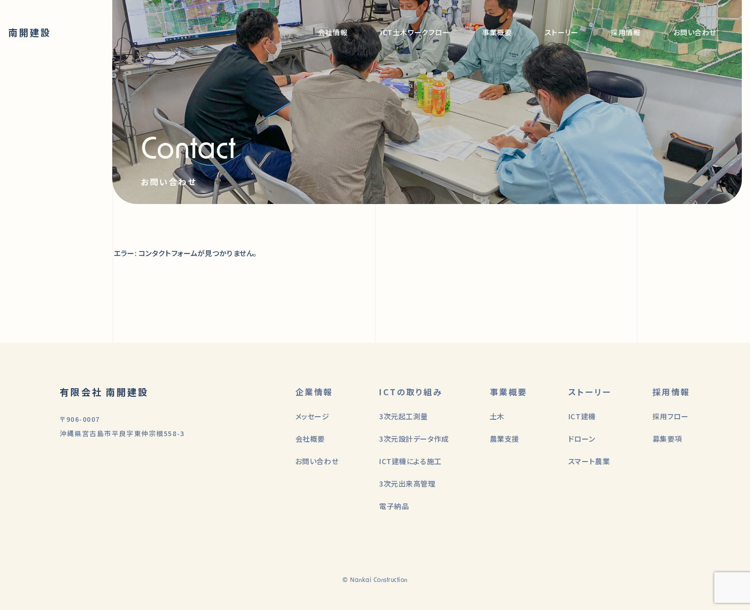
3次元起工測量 (403, 416)
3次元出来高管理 (407, 483)
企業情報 (314, 392)
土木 (497, 416)
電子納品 (394, 506)
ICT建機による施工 (410, 461)
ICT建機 (582, 416)
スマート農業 (589, 461)
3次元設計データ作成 (414, 439)
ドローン (581, 439)
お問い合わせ (694, 32)
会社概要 (310, 439)
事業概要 (497, 32)
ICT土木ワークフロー (414, 32)
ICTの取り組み (410, 392)
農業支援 (504, 439)
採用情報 (625, 32)
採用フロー (671, 416)
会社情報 (332, 32)
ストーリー (562, 32)
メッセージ (312, 416)
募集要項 (667, 439)
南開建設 (29, 32)
